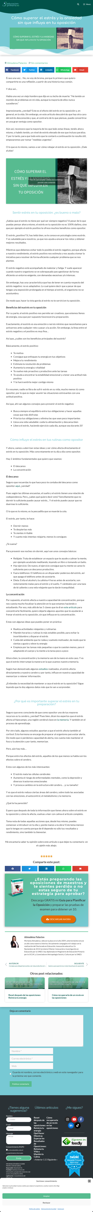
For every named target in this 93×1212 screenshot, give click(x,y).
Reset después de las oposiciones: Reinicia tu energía (24, 996)
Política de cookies (34, 1209)
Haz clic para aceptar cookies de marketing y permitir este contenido (46, 181)
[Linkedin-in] (71, 1125)
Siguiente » (52, 1159)
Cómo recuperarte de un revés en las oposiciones (68, 996)
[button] (89, 1181)
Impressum (61, 1209)
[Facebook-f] (81, 1119)
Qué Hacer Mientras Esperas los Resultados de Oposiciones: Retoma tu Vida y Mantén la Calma (40, 1145)
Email (8, 1125)
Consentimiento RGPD (15, 1147)
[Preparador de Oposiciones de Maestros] (10, 4)
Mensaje (9, 1133)
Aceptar (46, 1196)
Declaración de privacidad (48, 1209)
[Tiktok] (78, 1125)
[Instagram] (68, 1119)
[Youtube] (74, 1119)
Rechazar (46, 1203)
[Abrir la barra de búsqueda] (78, 4)
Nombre (9, 1116)
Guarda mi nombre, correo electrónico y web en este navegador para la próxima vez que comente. (47, 1074)
